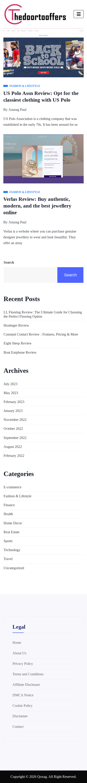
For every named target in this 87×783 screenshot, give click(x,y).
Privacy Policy (22, 663)
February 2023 (14, 402)
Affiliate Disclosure (26, 684)
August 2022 (13, 447)
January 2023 (13, 411)
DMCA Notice (22, 695)
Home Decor (13, 523)
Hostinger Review (16, 325)
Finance (9, 505)
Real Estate (11, 532)
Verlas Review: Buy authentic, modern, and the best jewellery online (37, 205)
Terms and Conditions (28, 674)
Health (8, 514)
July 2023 (10, 384)
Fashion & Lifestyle (17, 496)
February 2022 (14, 456)
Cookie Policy (22, 705)
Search (9, 262)
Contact (17, 726)
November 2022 (15, 420)
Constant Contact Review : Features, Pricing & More (41, 334)
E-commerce (12, 487)
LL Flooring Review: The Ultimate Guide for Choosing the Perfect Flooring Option (43, 314)
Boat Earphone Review (20, 352)
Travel (8, 559)
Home (16, 642)
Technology (12, 550)
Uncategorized (14, 568)
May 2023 (11, 393)
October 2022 (13, 428)
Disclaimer (20, 716)
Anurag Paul (17, 109)
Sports (8, 541)
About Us (19, 653)
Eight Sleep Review (18, 343)
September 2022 (15, 438)
